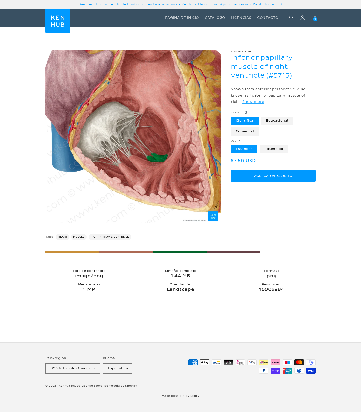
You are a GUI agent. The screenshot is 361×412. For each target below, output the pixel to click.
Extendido (274, 149)
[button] (291, 18)
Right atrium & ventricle (110, 236)
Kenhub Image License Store (80, 385)
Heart (62, 236)
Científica (244, 121)
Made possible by (181, 395)
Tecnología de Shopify (120, 385)
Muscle (79, 236)
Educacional (277, 121)
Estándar (244, 149)
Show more (253, 101)
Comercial (245, 131)
